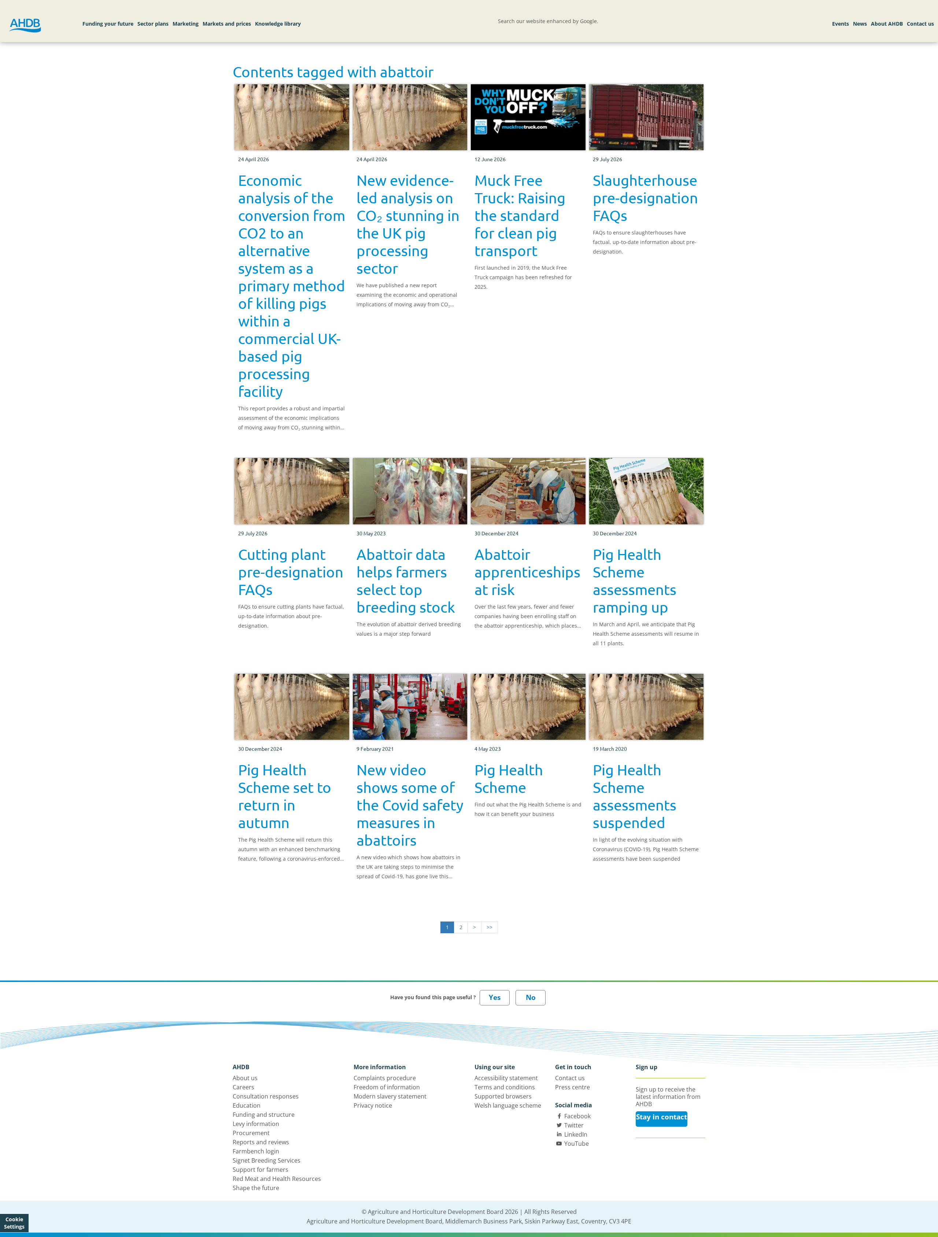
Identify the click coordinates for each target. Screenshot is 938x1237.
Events (840, 23)
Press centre (572, 1087)
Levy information (256, 1124)
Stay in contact (661, 1117)
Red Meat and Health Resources (277, 1179)
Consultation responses (266, 1096)
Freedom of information (387, 1087)
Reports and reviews (261, 1142)
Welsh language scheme (507, 1105)
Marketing (186, 23)
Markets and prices (227, 23)
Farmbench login (256, 1151)
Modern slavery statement (390, 1096)
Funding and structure (264, 1115)
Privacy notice (373, 1105)
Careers (243, 1087)
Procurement (251, 1133)
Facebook (577, 1116)
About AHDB (887, 23)
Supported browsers (503, 1096)
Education (247, 1105)
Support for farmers (260, 1170)
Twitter (574, 1125)
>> (489, 927)
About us (245, 1078)
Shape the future (256, 1188)
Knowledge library (278, 23)
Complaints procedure (385, 1078)
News (860, 23)
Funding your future (107, 23)
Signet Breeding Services (266, 1160)
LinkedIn (575, 1134)
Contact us (920, 23)
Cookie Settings (14, 1223)
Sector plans (153, 23)
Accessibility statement (506, 1078)
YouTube (576, 1144)
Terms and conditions (504, 1087)
